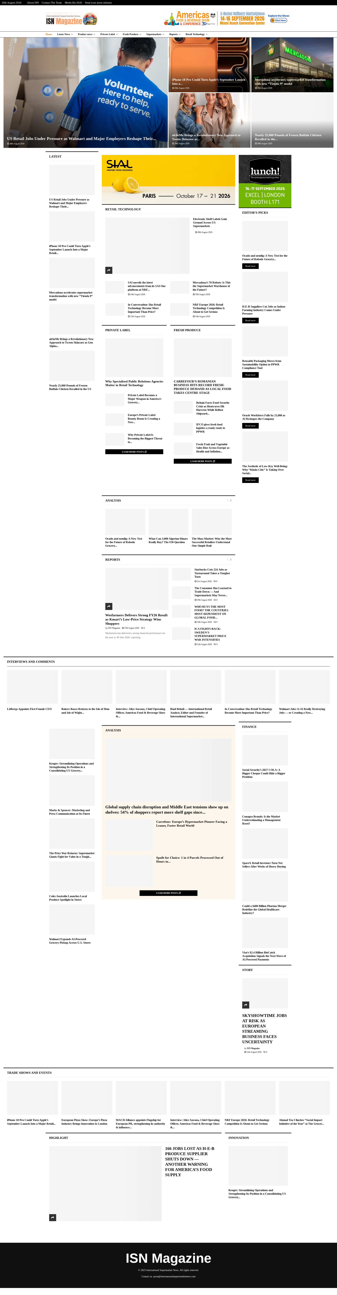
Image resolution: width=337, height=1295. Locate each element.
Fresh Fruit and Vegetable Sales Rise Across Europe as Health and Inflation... (212, 448)
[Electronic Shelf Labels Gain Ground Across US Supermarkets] (147, 246)
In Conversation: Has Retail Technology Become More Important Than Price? (144, 308)
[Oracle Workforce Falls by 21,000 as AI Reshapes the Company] (265, 396)
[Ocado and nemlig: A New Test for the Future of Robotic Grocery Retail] (125, 522)
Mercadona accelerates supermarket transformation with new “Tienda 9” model (71, 296)
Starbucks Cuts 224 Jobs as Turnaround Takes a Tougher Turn (212, 573)
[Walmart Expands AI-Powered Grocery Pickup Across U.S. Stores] (72, 919)
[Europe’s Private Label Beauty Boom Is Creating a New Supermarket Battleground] (114, 419)
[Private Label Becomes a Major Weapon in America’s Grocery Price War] (114, 399)
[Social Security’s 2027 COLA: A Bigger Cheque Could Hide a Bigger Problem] (265, 750)
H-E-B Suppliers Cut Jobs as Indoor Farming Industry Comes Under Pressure (263, 310)
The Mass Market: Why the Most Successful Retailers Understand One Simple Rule (212, 542)
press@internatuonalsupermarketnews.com (174, 1276)
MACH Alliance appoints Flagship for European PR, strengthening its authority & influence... (140, 1124)
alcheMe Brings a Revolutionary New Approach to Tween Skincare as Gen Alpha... (71, 343)
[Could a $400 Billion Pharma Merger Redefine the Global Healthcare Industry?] (265, 886)
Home (49, 34)
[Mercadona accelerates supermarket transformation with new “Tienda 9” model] (72, 273)
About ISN (33, 2)
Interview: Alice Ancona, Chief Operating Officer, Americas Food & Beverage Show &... (140, 712)
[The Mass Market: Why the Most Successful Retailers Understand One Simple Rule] (212, 522)
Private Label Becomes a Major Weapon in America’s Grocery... (144, 399)
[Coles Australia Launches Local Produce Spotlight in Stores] (72, 876)
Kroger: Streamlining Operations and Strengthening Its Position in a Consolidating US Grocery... (71, 767)
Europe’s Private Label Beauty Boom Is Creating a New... (144, 418)
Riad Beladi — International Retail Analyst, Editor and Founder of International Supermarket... (191, 712)
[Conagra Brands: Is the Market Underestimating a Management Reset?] (265, 797)
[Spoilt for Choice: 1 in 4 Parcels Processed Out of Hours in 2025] (129, 871)
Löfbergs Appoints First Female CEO (29, 708)
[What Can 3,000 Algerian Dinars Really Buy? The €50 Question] (169, 522)
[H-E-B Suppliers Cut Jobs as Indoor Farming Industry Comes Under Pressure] (265, 287)
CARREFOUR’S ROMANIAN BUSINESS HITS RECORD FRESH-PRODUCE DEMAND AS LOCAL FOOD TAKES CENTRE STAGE (202, 387)
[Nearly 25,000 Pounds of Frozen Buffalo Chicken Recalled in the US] (72, 366)
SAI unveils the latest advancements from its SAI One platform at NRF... (147, 286)
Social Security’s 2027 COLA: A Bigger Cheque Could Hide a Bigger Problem (263, 773)
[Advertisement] (168, 483)
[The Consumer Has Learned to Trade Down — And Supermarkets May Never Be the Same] (181, 592)
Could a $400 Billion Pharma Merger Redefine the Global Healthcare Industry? (264, 909)
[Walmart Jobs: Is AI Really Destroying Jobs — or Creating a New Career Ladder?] (304, 687)
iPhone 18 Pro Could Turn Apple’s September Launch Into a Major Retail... (69, 250)
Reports (173, 34)
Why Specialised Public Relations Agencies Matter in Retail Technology (134, 383)
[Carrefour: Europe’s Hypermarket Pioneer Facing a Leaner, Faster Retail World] (129, 835)
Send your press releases (98, 2)
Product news (85, 34)
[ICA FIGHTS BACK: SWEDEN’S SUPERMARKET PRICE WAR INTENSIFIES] (181, 633)
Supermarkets (153, 34)
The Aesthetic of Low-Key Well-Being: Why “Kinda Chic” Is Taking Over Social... (265, 470)
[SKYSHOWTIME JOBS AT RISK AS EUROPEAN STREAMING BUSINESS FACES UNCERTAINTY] (265, 993)
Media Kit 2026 (73, 2)
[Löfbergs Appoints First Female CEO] (32, 687)
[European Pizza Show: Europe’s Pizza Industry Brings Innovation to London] (86, 1098)
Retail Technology (195, 34)
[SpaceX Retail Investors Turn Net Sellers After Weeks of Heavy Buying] (265, 843)
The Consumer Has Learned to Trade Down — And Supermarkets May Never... (213, 592)
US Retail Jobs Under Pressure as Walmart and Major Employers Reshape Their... (81, 138)
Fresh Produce (130, 34)
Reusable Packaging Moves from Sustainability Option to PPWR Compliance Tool (261, 364)
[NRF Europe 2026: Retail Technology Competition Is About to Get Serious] (179, 309)
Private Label (107, 34)
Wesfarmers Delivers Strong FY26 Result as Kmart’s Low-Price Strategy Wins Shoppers (136, 619)
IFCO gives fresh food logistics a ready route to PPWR (210, 428)
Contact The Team (52, 2)
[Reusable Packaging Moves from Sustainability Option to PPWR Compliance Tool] (265, 341)
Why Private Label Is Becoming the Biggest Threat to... (145, 438)
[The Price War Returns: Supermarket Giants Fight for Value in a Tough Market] (72, 833)
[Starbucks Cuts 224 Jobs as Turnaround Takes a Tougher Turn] (181, 574)
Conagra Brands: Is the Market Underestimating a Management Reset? (261, 820)
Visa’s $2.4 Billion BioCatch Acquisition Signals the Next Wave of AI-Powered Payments (264, 956)
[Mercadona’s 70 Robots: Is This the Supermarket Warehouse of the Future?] (179, 287)
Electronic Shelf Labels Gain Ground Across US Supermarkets (210, 223)
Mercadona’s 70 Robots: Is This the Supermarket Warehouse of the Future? (211, 286)
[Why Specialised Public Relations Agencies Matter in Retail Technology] (134, 357)
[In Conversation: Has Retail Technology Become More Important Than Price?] (114, 309)
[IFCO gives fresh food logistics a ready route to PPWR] (183, 429)
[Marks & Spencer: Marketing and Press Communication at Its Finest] (72, 790)
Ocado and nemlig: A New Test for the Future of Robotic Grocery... (123, 542)
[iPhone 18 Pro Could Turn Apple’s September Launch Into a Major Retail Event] (72, 226)
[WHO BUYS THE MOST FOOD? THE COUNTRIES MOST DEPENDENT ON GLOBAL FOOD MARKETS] (181, 611)
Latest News (63, 34)
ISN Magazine (114, 628)
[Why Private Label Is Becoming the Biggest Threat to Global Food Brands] (114, 439)
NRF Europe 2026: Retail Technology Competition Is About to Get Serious (209, 308)
